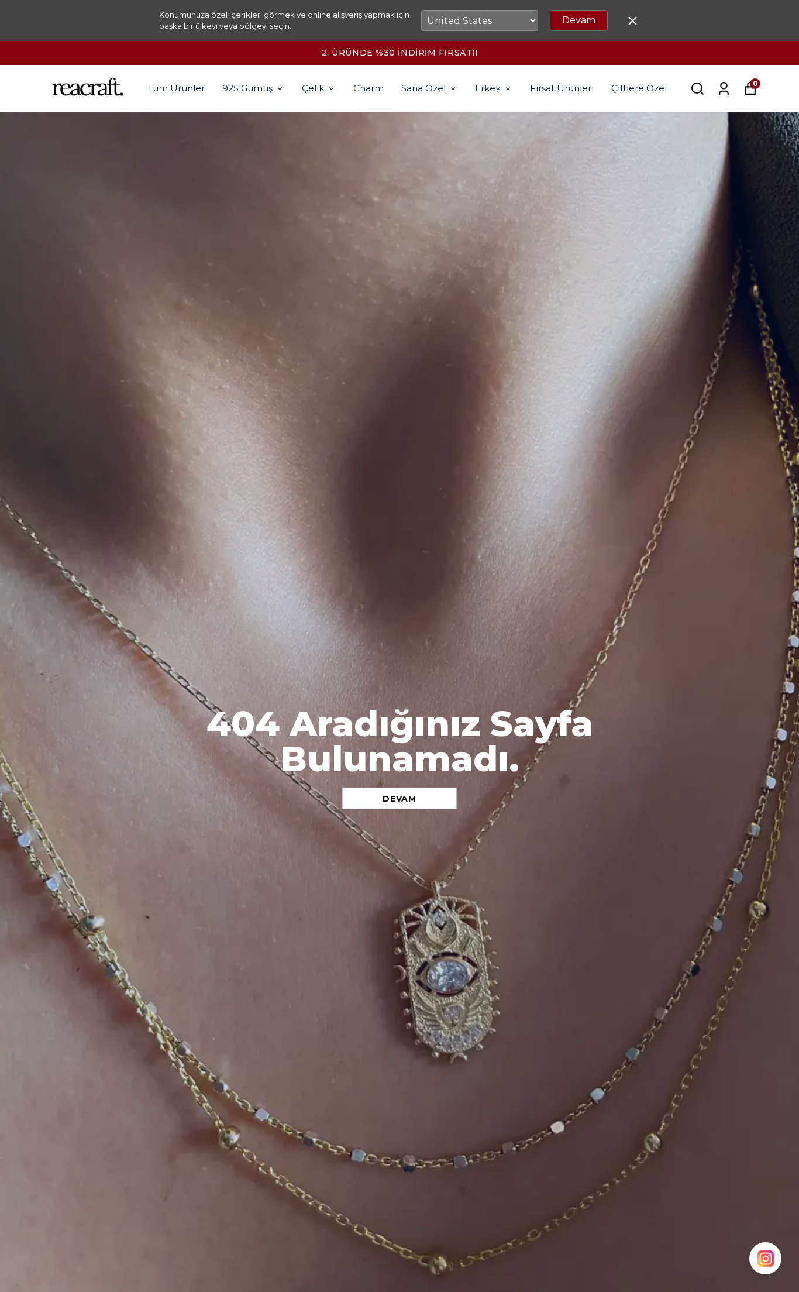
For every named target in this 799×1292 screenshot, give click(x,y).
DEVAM (399, 798)
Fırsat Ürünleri (562, 88)
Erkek (488, 88)
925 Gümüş (247, 88)
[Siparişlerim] (724, 88)
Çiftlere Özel (639, 88)
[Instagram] (765, 1258)
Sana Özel (423, 88)
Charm (368, 88)
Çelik (313, 88)
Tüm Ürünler (176, 88)
